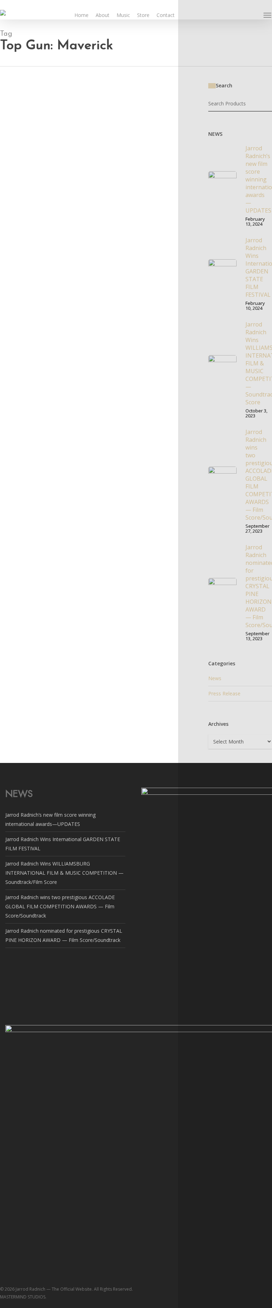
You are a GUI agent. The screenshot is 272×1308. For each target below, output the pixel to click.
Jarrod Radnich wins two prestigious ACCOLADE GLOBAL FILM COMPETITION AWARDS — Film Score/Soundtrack (60, 906)
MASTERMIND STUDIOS (28, 155)
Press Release (224, 693)
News (6, 95)
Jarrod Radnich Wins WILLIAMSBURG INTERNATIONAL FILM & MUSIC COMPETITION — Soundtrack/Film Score (64, 872)
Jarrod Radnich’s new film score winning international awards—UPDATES (94, 104)
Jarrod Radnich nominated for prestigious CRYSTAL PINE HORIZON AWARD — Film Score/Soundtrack (90, 187)
